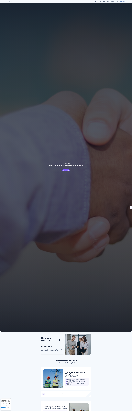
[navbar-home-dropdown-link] (96, 1)
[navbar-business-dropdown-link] (100, 1)
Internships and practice (67, 163)
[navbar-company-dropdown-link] (105, 1)
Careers (62, 163)
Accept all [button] (3, 407)
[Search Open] (117, 1)
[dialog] (6, 404)
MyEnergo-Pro (123, 1)
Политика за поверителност (4, 406)
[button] (96, 1)
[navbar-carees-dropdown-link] (108, 1)
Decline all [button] (8, 407)
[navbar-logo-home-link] (12, 1)
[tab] (52, 348)
